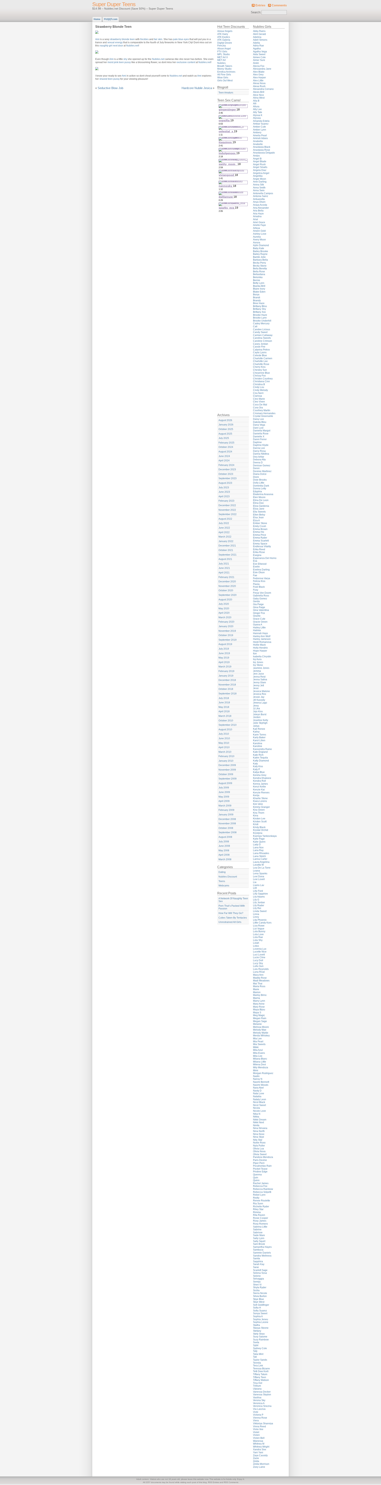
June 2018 (224, 702)
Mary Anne (259, 1003)
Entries (260, 5)
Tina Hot (257, 1383)
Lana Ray (258, 850)
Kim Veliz (258, 804)
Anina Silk (258, 184)
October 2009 (225, 774)
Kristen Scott (260, 821)
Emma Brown (260, 529)
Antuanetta (259, 199)
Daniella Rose (260, 433)
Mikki (256, 1047)
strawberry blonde (119, 39)
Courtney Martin (261, 410)
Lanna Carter (260, 859)
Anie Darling (260, 181)
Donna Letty (259, 488)
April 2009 (224, 801)
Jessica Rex (259, 694)
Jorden (257, 717)
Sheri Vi (257, 1284)
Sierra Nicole (260, 1293)
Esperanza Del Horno (264, 558)
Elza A (256, 520)
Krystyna (257, 833)
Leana (256, 870)
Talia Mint (258, 1354)
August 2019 (225, 644)
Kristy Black (259, 827)
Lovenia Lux (259, 948)
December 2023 (227, 469)
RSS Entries (213, 1482)
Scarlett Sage (260, 1270)
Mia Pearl (258, 1041)
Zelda (256, 1461)
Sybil (255, 1345)
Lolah (256, 943)
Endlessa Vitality (262, 546)
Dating (222, 872)
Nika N (256, 1114)
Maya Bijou (259, 1009)
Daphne (257, 442)
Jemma (257, 671)
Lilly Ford (258, 891)
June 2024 (224, 456)
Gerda (256, 601)
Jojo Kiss (258, 711)
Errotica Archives (226, 71)
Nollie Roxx (259, 1142)
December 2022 (227, 505)
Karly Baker (259, 737)
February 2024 (226, 465)
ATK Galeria (223, 39)
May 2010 (223, 743)
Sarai (256, 1267)
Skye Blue (258, 1299)
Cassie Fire (259, 346)
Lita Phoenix (260, 920)
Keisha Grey (259, 775)
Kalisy (256, 731)
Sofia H (257, 1307)
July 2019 (223, 648)
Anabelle (258, 144)
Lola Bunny (259, 931)
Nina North (259, 1131)
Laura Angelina (261, 862)
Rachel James (260, 1183)
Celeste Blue (260, 355)
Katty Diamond (261, 760)
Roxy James (259, 1220)
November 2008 (227, 823)
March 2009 (224, 805)
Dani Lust (258, 427)
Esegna (257, 555)
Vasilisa (257, 1397)
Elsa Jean (258, 517)
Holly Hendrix (260, 647)
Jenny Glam (259, 682)
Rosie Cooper (260, 1218)
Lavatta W (258, 864)
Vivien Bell (259, 1438)
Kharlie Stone (260, 798)
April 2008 (224, 854)
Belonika (258, 277)
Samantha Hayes (262, 1247)
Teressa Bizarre (261, 1368)
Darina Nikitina (261, 453)
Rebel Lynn (259, 1194)
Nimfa (256, 1125)
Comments (279, 5)
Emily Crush (259, 526)
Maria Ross (259, 986)
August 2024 (225, 451)
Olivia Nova (259, 1151)
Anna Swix (259, 190)
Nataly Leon (259, 1099)
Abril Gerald (259, 34)
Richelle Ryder (261, 1206)
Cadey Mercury (261, 323)
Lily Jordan (259, 902)
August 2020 (225, 599)
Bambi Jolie (259, 257)
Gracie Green (260, 621)
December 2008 (227, 819)
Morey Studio (224, 68)
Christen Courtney (263, 378)
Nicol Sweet (259, 1105)
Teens (221, 881)
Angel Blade (259, 161)
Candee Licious (261, 329)
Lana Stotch (259, 856)
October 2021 (225, 550)
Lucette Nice (260, 951)
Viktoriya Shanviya (263, 1423)
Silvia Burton (260, 1296)
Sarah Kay (258, 1264)
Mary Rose (259, 1006)
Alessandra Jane (262, 68)
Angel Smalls (260, 167)
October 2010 (225, 720)
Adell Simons (260, 39)
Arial (255, 219)
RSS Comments (231, 1482)
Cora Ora (258, 407)
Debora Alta (259, 459)
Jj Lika (256, 708)
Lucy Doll (258, 960)
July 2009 (223, 787)
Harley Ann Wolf (261, 636)
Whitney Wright (261, 1446)
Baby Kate (258, 248)
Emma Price (259, 535)
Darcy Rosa (259, 451)
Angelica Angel (261, 173)
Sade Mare (259, 1235)
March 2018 (224, 716)
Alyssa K (257, 115)
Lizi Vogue (258, 928)
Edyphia (257, 491)
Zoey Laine (259, 1467)
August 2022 (225, 518)
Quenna (257, 1174)
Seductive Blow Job (110, 88)
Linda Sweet (260, 911)
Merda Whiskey (261, 1035)
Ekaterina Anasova (263, 494)
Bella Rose (259, 271)
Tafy (255, 1351)
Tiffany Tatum (260, 1374)
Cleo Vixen (259, 401)
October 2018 (225, 689)
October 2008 (225, 828)
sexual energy (115, 42)
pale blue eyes (181, 39)
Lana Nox (258, 847)
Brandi (256, 297)
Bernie (256, 280)
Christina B (259, 384)
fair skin (158, 39)
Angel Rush (259, 164)
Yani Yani (258, 1452)
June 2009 (224, 792)
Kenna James (260, 783)
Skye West (258, 1302)
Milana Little (259, 1061)
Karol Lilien (259, 740)
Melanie (257, 1024)
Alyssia (257, 118)
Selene (257, 1276)
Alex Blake (259, 71)
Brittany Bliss (260, 306)
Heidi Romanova (262, 642)
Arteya (256, 228)
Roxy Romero (260, 1223)
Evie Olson (259, 572)
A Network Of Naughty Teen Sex (233, 900)
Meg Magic (259, 1015)
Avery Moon (259, 239)
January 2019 (225, 675)
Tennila (257, 1362)
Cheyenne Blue (261, 372)
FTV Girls (222, 51)
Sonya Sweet (260, 1313)
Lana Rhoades (261, 853)
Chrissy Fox (259, 375)
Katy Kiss (258, 766)
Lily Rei (257, 908)
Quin (255, 1177)
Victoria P (258, 1414)
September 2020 (227, 595)
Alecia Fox (258, 66)
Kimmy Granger (261, 807)
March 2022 (224, 536)
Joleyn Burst (259, 714)
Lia (254, 882)
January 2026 (225, 424)
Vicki (255, 1412)
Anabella (258, 141)
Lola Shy (258, 940)
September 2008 (227, 832)
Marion (257, 992)
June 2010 (224, 738)
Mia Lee (257, 1038)
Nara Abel (258, 1087)
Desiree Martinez (262, 471)
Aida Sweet (259, 54)
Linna (256, 914)
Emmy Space (260, 543)
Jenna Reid (259, 676)
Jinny (256, 705)
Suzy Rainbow (261, 1339)
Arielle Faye (259, 225)
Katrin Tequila (260, 757)
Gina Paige (259, 607)
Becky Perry (259, 262)
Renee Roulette (261, 1200)
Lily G (256, 899)
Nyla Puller (259, 1145)
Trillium (257, 1385)
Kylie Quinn (259, 841)
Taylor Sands (260, 1359)
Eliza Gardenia (261, 506)
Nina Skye (258, 1137)
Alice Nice (258, 95)
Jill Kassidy (259, 700)
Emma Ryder (260, 537)
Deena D (258, 462)
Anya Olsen (259, 202)
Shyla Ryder (259, 1287)
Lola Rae (258, 937)
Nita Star (257, 1139)
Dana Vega (259, 424)
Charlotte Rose (261, 364)
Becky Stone (260, 265)
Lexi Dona (258, 876)
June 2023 (224, 492)
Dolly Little (258, 482)
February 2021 (226, 577)
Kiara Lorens (260, 801)
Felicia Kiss (259, 581)
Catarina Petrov (261, 349)
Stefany (257, 1330)
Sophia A (258, 1316)
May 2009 (223, 796)
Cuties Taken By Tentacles (232, 917)
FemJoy (221, 45)
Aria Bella (258, 210)
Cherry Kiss (259, 367)
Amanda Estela (261, 121)
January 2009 (225, 814)
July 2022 (223, 523)
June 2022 (224, 527)
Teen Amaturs (225, 92)
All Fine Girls (224, 74)
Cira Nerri (258, 393)
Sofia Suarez (260, 1310)
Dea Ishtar (258, 456)
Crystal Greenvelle (263, 416)
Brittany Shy (259, 309)
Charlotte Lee (260, 361)
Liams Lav (258, 885)
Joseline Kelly (260, 720)
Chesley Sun (260, 370)
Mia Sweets (259, 1044)
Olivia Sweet (260, 1154)
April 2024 (224, 460)
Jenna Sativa (260, 679)
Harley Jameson (262, 639)
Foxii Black (259, 587)
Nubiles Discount (227, 876)
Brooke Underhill (262, 320)
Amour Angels (224, 31)
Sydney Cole (260, 1348)
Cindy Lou (258, 387)
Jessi (256, 688)
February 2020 (226, 621)
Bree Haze (259, 303)
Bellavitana (259, 274)
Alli (254, 103)
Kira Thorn (258, 812)
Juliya (256, 726)
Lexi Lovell (259, 879)
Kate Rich (258, 755)
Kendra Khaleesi (262, 778)
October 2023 (225, 474)
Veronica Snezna (262, 1406)
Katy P (256, 769)
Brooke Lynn (260, 317)
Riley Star (258, 1209)
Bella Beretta (260, 268)
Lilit (255, 888)
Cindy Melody (260, 390)
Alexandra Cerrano (263, 89)
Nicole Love (259, 1111)
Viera (256, 1420)
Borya (256, 294)
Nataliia (257, 1096)
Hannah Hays (260, 633)
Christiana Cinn (261, 381)
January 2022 (225, 541)
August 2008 (225, 837)
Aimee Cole (259, 57)
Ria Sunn (258, 1203)
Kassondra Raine (262, 749)
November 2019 (227, 631)
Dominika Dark (261, 485)
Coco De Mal (260, 404)
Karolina (257, 743)
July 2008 (223, 841)
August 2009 (225, 783)
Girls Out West (225, 80)
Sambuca (258, 1249)
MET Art (221, 60)
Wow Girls (222, 77)
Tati (255, 1356)
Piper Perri (259, 1163)
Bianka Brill (259, 286)
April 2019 (224, 662)
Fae (255, 575)
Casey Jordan (260, 344)
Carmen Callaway (262, 335)
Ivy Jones (258, 662)
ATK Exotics (223, 37)
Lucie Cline (259, 957)
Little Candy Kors (262, 922)
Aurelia (257, 236)
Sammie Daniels (262, 1252)
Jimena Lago (260, 702)
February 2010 (226, 756)
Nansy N (257, 1079)
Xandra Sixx (259, 1449)
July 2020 (223, 604)
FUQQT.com (110, 19)
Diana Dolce (260, 474)
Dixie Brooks (260, 479)
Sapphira (258, 1261)
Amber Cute (259, 126)
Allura (256, 106)
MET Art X (222, 57)
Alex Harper (259, 77)
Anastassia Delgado (264, 152)
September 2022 (227, 514)
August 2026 (225, 420)
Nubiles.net (132, 45)
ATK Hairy (222, 34)
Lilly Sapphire (260, 893)
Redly (256, 1197)
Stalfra (256, 1325)
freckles (144, 39)
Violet (256, 1432)
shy (125, 59)
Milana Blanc (260, 1058)
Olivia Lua (258, 1148)
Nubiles (221, 63)
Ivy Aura (257, 659)
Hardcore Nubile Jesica (197, 88)
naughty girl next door (111, 45)
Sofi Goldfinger (261, 1305)
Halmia (257, 630)
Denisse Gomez (261, 465)
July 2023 (223, 487)
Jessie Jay (258, 697)
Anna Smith (259, 187)
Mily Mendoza (260, 1067)
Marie (256, 989)
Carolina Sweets (262, 338)
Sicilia (256, 1290)
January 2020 (225, 626)
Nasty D (257, 1090)
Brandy (257, 300)
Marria (256, 998)
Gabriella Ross (261, 595)
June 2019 (224, 653)
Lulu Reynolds (261, 969)
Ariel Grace (259, 222)
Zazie (256, 1458)
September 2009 (227, 778)
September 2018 (227, 693)
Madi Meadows (261, 980)
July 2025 (223, 438)
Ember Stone (260, 523)
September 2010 (227, 725)
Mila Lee (257, 1056)
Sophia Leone (260, 1322)
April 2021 (224, 572)
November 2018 (227, 684)
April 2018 (224, 711)
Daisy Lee (258, 419)
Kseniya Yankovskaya (265, 836)
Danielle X (258, 436)
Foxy (255, 589)
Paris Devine (260, 1160)
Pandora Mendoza (263, 1157)
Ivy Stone (258, 665)
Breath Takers (224, 66)
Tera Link (258, 1365)
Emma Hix (258, 532)
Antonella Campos (263, 193)
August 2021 (225, 559)
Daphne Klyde (260, 445)
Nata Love (258, 1093)
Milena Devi (259, 1064)
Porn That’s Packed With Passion (231, 907)
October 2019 (225, 635)
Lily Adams (259, 896)
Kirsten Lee (259, 818)
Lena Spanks (260, 873)
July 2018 (223, 698)
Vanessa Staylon (262, 1394)
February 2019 (226, 671)
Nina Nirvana (260, 1128)
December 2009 (227, 765)
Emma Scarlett (261, 540)
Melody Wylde (260, 1032)
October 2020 (225, 590)
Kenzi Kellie (259, 786)
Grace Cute (259, 618)
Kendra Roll (259, 780)
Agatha (257, 48)
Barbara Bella (260, 259)
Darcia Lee (259, 448)
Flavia (256, 584)
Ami (97, 39)
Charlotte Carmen (262, 358)
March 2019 (224, 666)
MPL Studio (223, 54)
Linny (256, 917)
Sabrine (257, 1229)
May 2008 (223, 850)
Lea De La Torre (261, 867)
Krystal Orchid (260, 830)
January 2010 (225, 760)
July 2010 (223, 733)
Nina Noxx (258, 1134)
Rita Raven (259, 1215)
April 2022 (224, 532)
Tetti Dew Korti (260, 1371)
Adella (256, 42)
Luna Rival (259, 971)
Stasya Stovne (260, 1328)
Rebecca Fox (260, 1186)
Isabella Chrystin (262, 656)
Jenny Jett (258, 685)
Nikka (256, 1116)
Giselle (257, 615)
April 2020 (224, 612)
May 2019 (223, 657)
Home (97, 19)
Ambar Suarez (260, 123)
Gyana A (257, 624)
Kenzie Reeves (261, 792)
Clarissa (257, 396)
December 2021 (227, 545)
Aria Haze (258, 213)
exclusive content (186, 62)
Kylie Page (259, 838)
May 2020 (223, 608)
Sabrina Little (260, 1226)
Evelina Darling (261, 569)
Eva (255, 561)
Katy (255, 763)
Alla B (256, 100)
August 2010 (225, 729)
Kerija (256, 795)
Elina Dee (258, 503)
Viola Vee (258, 1429)
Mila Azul (258, 1050)
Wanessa (258, 1441)
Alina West (259, 97)
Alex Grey (258, 74)
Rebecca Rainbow (263, 1189)
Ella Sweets (259, 511)
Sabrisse (258, 1232)
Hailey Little (259, 627)
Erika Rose (259, 552)
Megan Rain (259, 1018)
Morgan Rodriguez (263, 1073)
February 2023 (226, 500)
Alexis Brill (258, 92)
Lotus (256, 946)
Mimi (255, 1070)
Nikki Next (258, 1122)
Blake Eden (259, 291)
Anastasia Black (261, 147)
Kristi (255, 824)
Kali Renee (259, 729)
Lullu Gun (258, 966)
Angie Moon (259, 179)
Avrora (256, 242)
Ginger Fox (259, 613)
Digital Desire (224, 42)
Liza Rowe (259, 925)
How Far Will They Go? (230, 913)
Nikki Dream (259, 1119)
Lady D (257, 844)
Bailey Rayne (260, 254)
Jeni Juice (258, 673)
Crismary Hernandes (264, 413)
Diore (256, 477)
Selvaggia (258, 1278)
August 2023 (225, 483)
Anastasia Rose (261, 150)
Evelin (256, 566)
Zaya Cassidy (260, 1455)
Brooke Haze (260, 315)
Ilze (255, 653)
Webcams (223, 885)
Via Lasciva (259, 1409)
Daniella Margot (261, 430)
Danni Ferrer (260, 439)
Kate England (260, 752)
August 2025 (225, 433)
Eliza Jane (258, 508)
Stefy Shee (259, 1333)
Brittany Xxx (259, 312)
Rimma (257, 1212)
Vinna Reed (259, 1426)
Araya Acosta (260, 205)
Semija (257, 1281)
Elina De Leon (260, 500)
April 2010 (224, 747)
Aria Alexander (261, 207)
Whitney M (258, 1443)
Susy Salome (260, 1336)
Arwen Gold (259, 230)
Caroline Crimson (262, 341)
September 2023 (227, 478)
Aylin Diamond (261, 245)
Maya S (257, 1012)
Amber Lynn (259, 129)
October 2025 (225, 429)
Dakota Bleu (259, 422)
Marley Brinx (260, 995)
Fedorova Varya (261, 578)
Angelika (258, 176)
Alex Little (258, 80)
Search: (256, 12)
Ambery (257, 132)
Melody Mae (259, 1029)
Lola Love (258, 934)
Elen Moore (259, 497)
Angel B (257, 158)
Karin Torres (259, 734)
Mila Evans (259, 1053)
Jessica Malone (261, 691)
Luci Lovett (259, 954)
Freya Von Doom (262, 592)
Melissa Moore (261, 1027)
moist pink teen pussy (119, 62)
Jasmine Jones (261, 668)
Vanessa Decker (262, 1391)
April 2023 (224, 496)
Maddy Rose (260, 977)
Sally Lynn (258, 1238)
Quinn (256, 1180)
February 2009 (226, 810)
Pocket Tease (260, 1168)
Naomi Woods (260, 1085)
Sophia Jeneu (260, 1319)
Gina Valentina (261, 610)
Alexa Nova (259, 83)
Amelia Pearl (260, 135)
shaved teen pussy (109, 79)
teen (132, 39)
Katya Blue (259, 772)
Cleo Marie (259, 398)
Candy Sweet (260, 332)
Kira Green (259, 809)
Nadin (256, 1076)
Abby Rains (259, 31)
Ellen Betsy (259, 514)
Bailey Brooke (260, 251)
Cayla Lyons (260, 352)
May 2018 (223, 707)
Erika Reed (259, 549)
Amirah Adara (260, 138)
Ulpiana (257, 1388)
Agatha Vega (260, 51)
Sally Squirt (259, 1241)
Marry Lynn (259, 1000)
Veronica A (259, 1403)
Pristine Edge (260, 1171)
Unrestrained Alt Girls (229, 922)
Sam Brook (259, 1244)
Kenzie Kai (259, 789)
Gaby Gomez (260, 598)
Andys (256, 155)
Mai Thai (257, 983)
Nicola (256, 1108)
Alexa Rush (259, 86)
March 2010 (224, 752)
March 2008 (224, 859)
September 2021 (227, 554)
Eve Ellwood (260, 564)
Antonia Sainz (260, 196)
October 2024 (225, 447)
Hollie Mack (259, 644)
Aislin (256, 63)
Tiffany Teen (259, 1377)
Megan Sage (260, 1021)
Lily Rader (258, 905)
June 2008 (224, 846)
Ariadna (257, 216)
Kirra (255, 815)
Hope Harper (260, 650)
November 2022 (227, 510)
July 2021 (223, 563)
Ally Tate (257, 112)
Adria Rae (258, 45)
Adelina (257, 37)
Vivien (256, 1435)
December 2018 (227, 680)
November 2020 (227, 586)
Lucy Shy (258, 963)
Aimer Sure (259, 60)
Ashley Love (259, 233)
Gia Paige (258, 604)
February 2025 (226, 442)
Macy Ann (258, 974)
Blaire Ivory (259, 288)
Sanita (256, 1258)
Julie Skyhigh (260, 723)
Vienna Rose (260, 1417)
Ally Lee (257, 109)
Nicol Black (259, 1102)
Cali (255, 326)
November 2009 (227, 769)
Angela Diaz (259, 170)
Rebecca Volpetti (262, 1192)
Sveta (256, 1342)
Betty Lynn (258, 283)
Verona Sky (259, 1400)
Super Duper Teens (114, 4)
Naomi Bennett (261, 1082)
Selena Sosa (260, 1273)
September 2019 (227, 639)
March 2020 (224, 617)
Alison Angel (224, 48)
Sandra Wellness (262, 1255)
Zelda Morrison (261, 1464)
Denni (256, 468)
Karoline (257, 746)
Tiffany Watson (261, 1380)
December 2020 (227, 581)
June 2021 (224, 568)
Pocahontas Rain (262, 1165)
